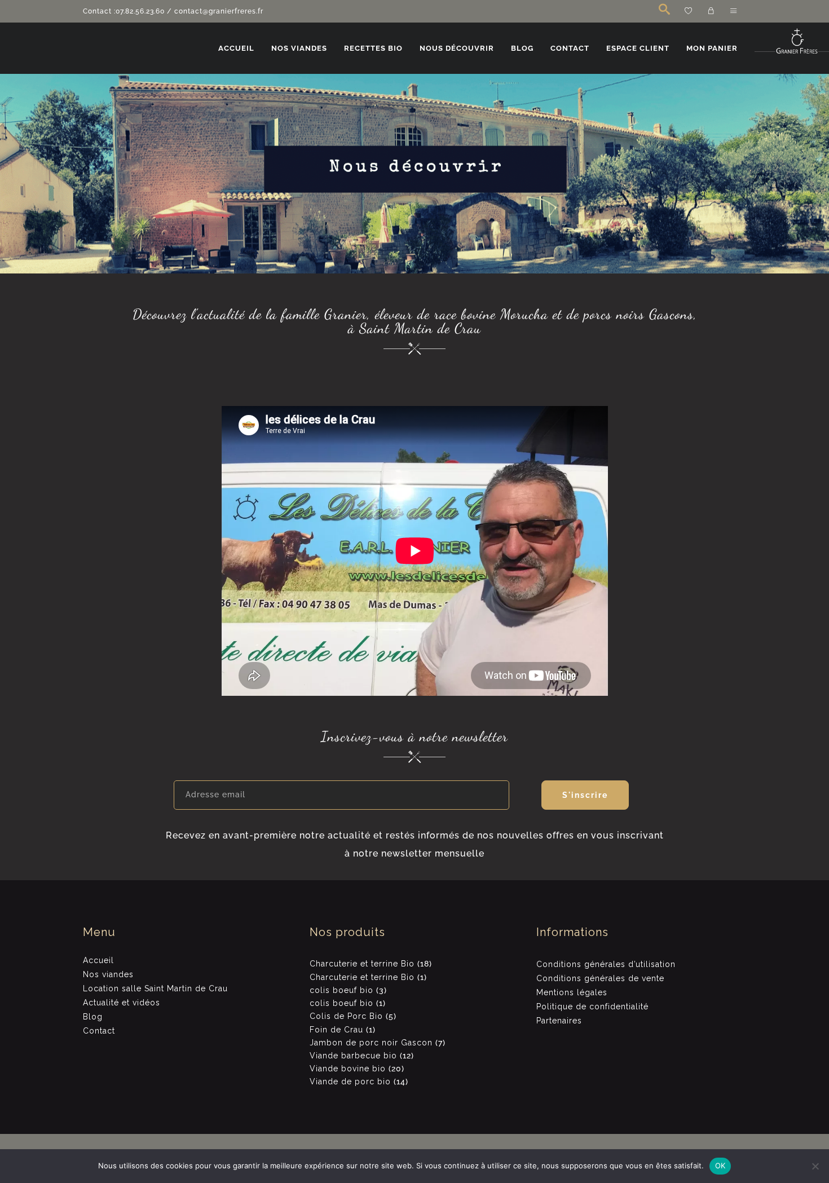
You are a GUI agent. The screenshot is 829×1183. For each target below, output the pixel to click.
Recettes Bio (373, 48)
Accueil (236, 48)
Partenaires (559, 1020)
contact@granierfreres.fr (218, 11)
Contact (569, 48)
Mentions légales (571, 992)
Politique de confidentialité (592, 1006)
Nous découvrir (457, 48)
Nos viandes (299, 48)
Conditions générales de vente (600, 978)
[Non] (815, 1166)
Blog (522, 48)
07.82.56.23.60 (140, 11)
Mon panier (712, 48)
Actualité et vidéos (121, 1002)
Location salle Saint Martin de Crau (155, 988)
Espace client (637, 48)
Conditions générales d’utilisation (606, 964)
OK (720, 1165)
